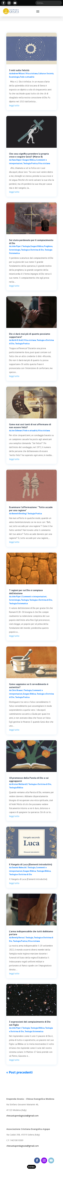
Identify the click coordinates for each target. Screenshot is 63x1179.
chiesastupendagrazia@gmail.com (22, 1115)
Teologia (26, 246)
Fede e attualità (27, 77)
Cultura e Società (45, 73)
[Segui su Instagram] (9, 3)
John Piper (16, 246)
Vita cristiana (32, 73)
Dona (31, 1166)
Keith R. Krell (17, 340)
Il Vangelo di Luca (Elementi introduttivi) (30, 864)
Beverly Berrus (18, 937)
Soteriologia (14, 250)
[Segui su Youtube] (15, 3)
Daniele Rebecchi (19, 867)
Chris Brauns (17, 690)
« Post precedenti (19, 1072)
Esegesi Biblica (29, 160)
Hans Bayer (16, 160)
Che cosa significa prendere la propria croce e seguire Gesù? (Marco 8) (29, 155)
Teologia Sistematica (18, 603)
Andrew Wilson (18, 73)
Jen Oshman (17, 430)
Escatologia (14, 77)
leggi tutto (14, 105)
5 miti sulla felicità (19, 70)
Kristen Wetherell (19, 784)
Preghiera (48, 246)
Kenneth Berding (19, 513)
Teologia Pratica (30, 163)
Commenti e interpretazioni (34, 596)
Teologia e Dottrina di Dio (32, 250)
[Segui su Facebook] (3, 3)
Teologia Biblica (16, 787)
